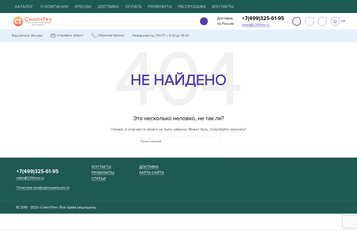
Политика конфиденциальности (42, 188)
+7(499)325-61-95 (263, 18)
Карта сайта (151, 172)
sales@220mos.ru (256, 25)
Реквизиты (103, 172)
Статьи (99, 178)
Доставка (149, 166)
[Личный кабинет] (296, 21)
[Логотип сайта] (32, 21)
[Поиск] (204, 21)
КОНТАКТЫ (101, 166)
